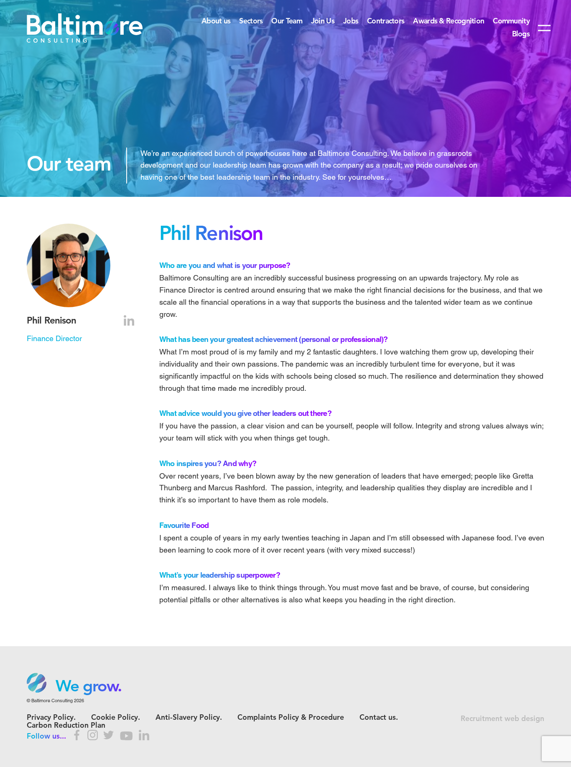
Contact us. (378, 717)
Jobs (350, 21)
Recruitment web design (502, 719)
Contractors (385, 21)
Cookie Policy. (115, 717)
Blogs (521, 34)
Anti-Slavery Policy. (188, 717)
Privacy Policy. (51, 717)
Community (511, 21)
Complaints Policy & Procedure (290, 717)
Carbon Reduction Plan (66, 725)
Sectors (251, 21)
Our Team (286, 21)
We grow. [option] (89, 687)
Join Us (322, 21)
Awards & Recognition (448, 21)
